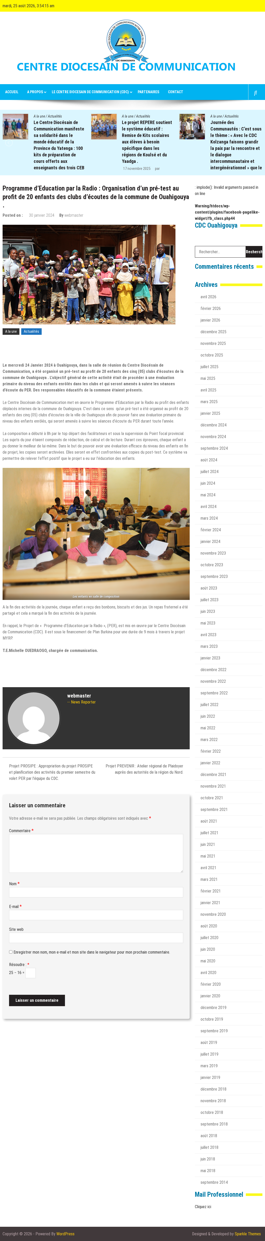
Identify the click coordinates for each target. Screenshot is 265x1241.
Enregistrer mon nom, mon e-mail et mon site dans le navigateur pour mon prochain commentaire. (91, 952)
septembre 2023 (214, 576)
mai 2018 (208, 1170)
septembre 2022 (214, 693)
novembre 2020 (213, 914)
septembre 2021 (214, 809)
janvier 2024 (210, 541)
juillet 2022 (209, 704)
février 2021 (211, 891)
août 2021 (209, 821)
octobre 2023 (212, 564)
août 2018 (209, 1135)
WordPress (65, 1233)
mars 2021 (209, 879)
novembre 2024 (213, 436)
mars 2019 (209, 1065)
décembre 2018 (213, 1089)
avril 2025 (208, 390)
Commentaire (21, 830)
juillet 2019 (209, 1054)
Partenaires (148, 92)
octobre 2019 (212, 1019)
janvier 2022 (210, 762)
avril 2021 (208, 867)
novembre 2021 (213, 786)
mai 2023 (208, 623)
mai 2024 (208, 494)
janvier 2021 (210, 902)
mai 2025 (208, 378)
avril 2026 (208, 296)
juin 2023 (208, 611)
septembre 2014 (214, 1182)
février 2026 (211, 308)
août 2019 (209, 1042)
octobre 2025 (212, 355)
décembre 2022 (213, 669)
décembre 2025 (213, 331)
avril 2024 (208, 506)
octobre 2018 (212, 1112)
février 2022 (211, 751)
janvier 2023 (210, 658)
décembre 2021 (213, 774)
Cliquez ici (203, 1206)
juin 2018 (208, 1159)
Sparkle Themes (248, 1233)
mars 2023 (209, 646)
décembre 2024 (213, 425)
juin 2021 (208, 844)
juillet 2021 (209, 832)
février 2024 (211, 529)
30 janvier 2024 (41, 215)
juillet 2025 (209, 366)
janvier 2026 (210, 320)
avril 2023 (208, 634)
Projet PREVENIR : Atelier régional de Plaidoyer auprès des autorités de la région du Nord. (144, 769)
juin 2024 (208, 483)
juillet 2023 (209, 599)
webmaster (73, 215)
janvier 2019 (210, 1077)
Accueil (11, 92)
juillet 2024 (209, 471)
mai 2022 (208, 727)
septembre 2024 (214, 448)
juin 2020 (208, 949)
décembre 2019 (213, 1007)
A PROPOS (35, 92)
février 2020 (211, 984)
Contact (175, 92)
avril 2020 (208, 972)
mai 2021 (208, 856)
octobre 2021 (212, 797)
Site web (16, 929)
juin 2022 (208, 716)
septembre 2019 (214, 1030)
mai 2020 (208, 961)
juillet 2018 (209, 1147)
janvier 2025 (210, 413)
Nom (14, 883)
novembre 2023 (213, 553)
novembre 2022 (213, 681)
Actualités (55, 116)
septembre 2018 (214, 1124)
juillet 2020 (209, 937)
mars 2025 (209, 401)
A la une (39, 116)
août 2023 (209, 588)
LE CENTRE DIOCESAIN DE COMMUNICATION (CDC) (90, 92)
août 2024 (209, 460)
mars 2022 (209, 739)
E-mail (15, 906)
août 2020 (209, 926)
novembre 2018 (213, 1100)
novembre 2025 (213, 343)
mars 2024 (209, 518)
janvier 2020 (210, 995)
